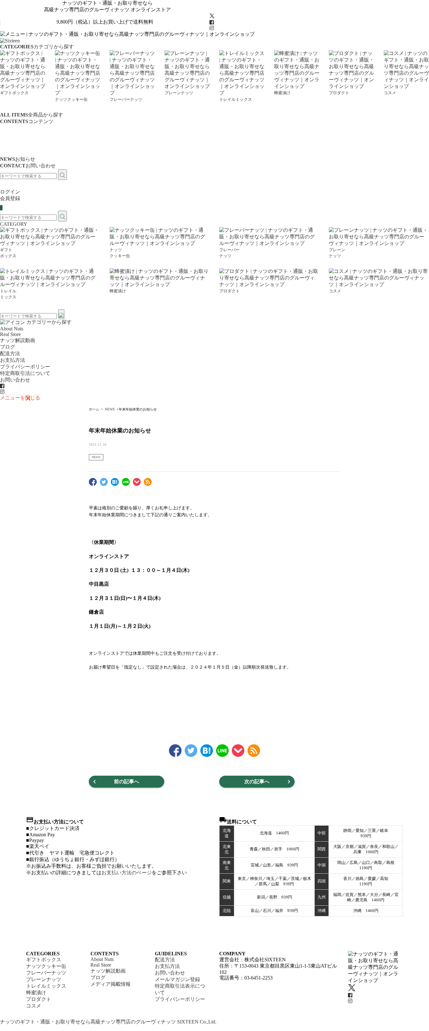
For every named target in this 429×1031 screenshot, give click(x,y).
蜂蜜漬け (36, 992)
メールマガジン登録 (177, 979)
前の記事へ (126, 781)
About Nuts (11, 127)
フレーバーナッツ (46, 972)
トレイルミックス (46, 986)
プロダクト (38, 999)
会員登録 (10, 198)
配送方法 (10, 353)
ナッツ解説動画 (17, 139)
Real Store (10, 133)
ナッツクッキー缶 (46, 966)
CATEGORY (13, 224)
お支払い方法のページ (126, 872)
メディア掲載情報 (20, 152)
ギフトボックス (43, 959)
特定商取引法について (25, 373)
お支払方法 (12, 360)
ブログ (7, 146)
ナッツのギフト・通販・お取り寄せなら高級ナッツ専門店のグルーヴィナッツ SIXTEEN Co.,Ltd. (108, 1021)
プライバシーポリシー (25, 366)
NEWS (96, 457)
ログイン (10, 191)
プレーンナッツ (43, 979)
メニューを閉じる (20, 397)
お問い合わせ (15, 380)
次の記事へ (256, 781)
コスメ (33, 1005)
